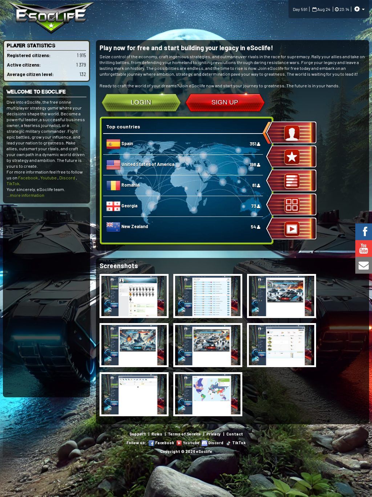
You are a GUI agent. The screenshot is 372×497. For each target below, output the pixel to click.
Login (141, 102)
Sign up (224, 102)
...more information (25, 195)
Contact (234, 434)
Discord (67, 177)
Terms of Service (184, 434)
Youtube (48, 177)
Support (137, 434)
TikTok (13, 183)
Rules (156, 434)
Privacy (213, 434)
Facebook (28, 177)
